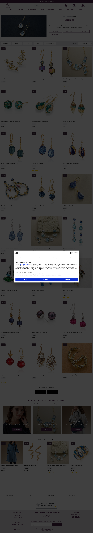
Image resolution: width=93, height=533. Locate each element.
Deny (25, 279)
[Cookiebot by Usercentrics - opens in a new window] (71, 253)
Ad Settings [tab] (55, 257)
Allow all (67, 279)
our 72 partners (24, 264)
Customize (45, 279)
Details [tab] (38, 257)
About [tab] (71, 257)
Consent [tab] (22, 257)
